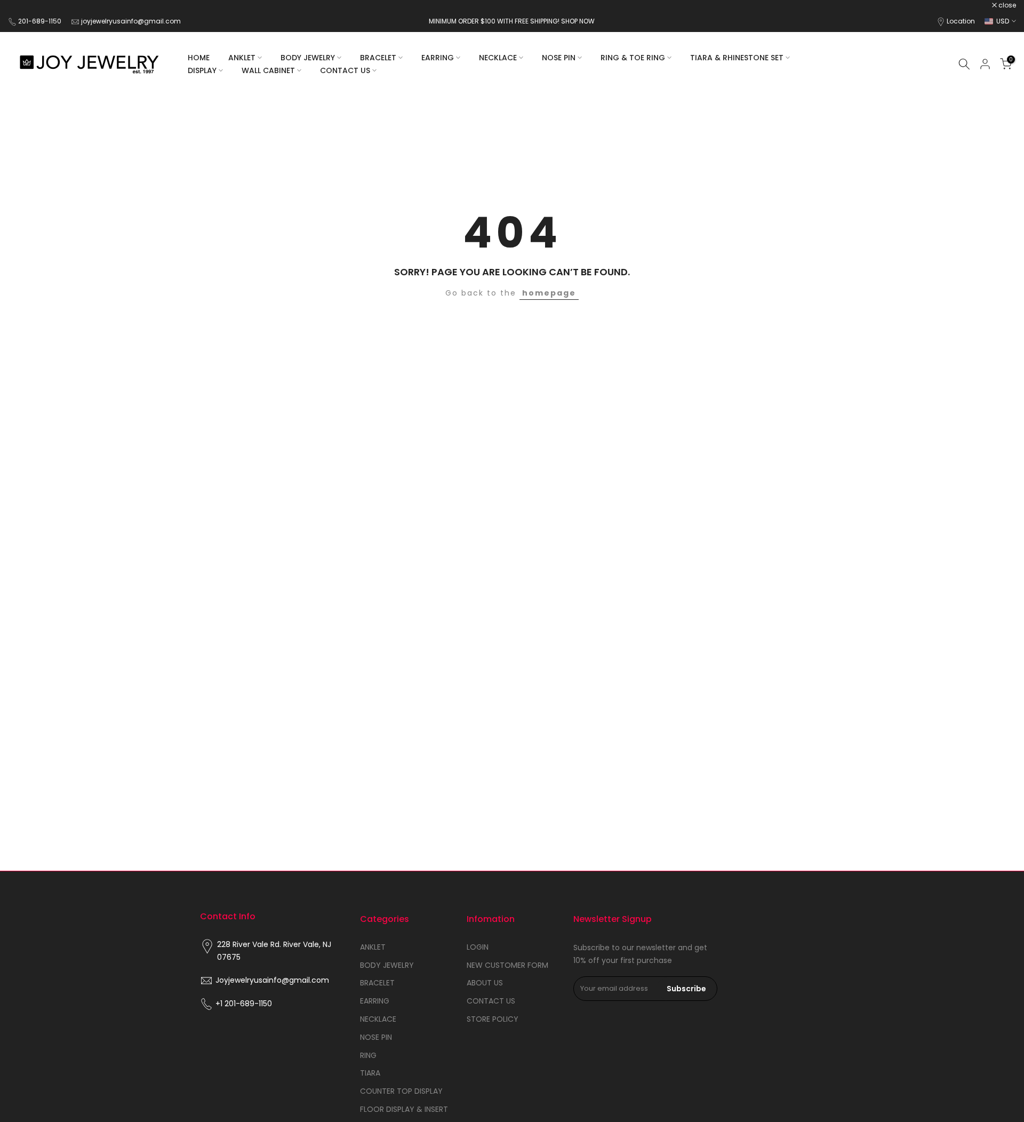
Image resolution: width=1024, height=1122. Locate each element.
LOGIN (478, 947)
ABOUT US (485, 982)
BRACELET (378, 57)
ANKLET (241, 57)
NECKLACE (498, 57)
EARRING (437, 57)
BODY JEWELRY (308, 57)
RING (368, 1055)
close (22, 5)
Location (961, 21)
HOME (199, 57)
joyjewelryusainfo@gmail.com (131, 21)
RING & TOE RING (633, 57)
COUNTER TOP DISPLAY (401, 1091)
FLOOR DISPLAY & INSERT (404, 1109)
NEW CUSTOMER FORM (507, 965)
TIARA (370, 1073)
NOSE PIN (558, 57)
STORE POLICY (492, 1019)
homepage (549, 293)
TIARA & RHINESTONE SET (736, 57)
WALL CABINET (268, 70)
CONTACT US (345, 70)
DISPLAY (202, 70)
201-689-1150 (40, 21)
